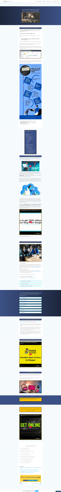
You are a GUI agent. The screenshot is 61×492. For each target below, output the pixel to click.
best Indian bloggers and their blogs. (31, 277)
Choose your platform (29, 140)
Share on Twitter (30, 480)
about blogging (32, 157)
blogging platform (36, 172)
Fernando (7, 1)
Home (36, 1)
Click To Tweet (21, 399)
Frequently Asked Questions (29, 146)
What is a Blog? (27, 135)
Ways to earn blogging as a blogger (29, 145)
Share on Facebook (25, 480)
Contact (55, 1)
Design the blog (28, 141)
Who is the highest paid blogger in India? (30, 152)
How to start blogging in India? (29, 147)
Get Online (39, 1)
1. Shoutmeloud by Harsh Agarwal (30, 137)
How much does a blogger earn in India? (30, 151)
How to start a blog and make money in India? (31, 148)
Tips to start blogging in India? (28, 139)
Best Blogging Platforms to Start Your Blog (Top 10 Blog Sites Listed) (29, 471)
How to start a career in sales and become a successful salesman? (29, 469)
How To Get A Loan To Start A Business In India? (26, 472)
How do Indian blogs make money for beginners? (31, 150)
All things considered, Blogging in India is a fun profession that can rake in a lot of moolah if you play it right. (29, 398)
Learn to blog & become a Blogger (29, 134)
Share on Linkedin (35, 480)
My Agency (43, 1)
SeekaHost (48, 1)
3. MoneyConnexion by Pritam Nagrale (30, 138)
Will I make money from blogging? (29, 144)
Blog (51, 1)
